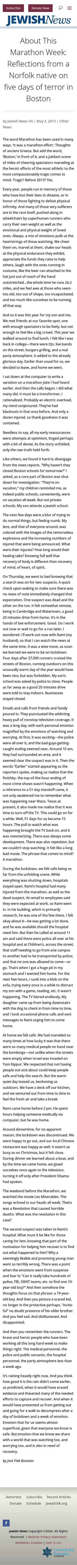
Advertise (13, 1497)
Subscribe (13, 8)
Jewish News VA (20, 121)
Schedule (33, 1504)
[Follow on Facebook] (6, 1523)
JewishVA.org (56, 1504)
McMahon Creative (28, 1543)
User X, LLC (54, 1543)
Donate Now (40, 8)
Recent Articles (59, 1497)
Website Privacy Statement (47, 1537)
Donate (16, 1504)
